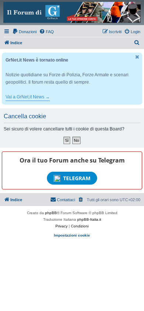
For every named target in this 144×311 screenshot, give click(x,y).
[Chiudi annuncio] (137, 57)
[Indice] (72, 12)
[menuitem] (24, 31)
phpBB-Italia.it (89, 219)
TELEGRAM (76, 178)
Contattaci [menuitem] (66, 200)
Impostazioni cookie (72, 235)
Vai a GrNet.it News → (28, 96)
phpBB (51, 213)
